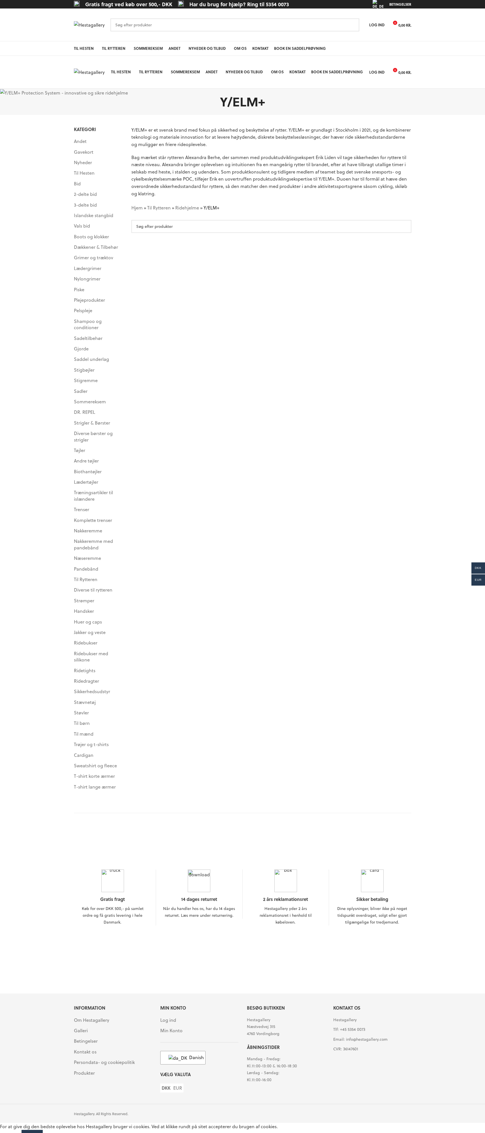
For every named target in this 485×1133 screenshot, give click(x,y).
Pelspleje (83, 310)
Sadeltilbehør (88, 338)
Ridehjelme (187, 207)
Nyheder (83, 162)
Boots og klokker (91, 236)
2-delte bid (85, 194)
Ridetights (84, 670)
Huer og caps (88, 621)
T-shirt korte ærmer (94, 776)
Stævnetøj (85, 702)
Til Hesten (84, 173)
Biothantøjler (88, 471)
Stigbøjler (84, 370)
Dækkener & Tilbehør (96, 247)
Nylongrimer (87, 278)
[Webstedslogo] (89, 24)
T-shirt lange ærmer (95, 786)
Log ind (168, 1020)
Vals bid (82, 225)
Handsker (84, 611)
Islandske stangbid (93, 215)
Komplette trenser (93, 520)
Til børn (82, 723)
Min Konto (171, 1030)
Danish (194, 1057)
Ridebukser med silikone (91, 656)
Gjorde (81, 348)
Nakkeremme (88, 530)
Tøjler (79, 450)
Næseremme (87, 558)
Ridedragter (86, 681)
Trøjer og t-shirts (91, 744)
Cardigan (83, 755)
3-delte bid (85, 205)
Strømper (84, 600)
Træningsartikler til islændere (93, 495)
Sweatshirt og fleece (95, 765)
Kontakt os (85, 1052)
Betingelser (86, 1041)
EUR (177, 1088)
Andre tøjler (86, 460)
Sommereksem (90, 401)
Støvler (81, 712)
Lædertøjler (86, 482)
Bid (77, 183)
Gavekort (83, 152)
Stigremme (86, 380)
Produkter (84, 1073)
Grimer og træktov (93, 257)
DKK (166, 1088)
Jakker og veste (90, 632)
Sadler (80, 391)
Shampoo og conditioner (88, 324)
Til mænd (83, 734)
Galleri (81, 1030)
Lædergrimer (87, 268)
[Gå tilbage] (213, 101)
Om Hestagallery (91, 1020)
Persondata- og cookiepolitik (104, 1062)
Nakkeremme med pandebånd (93, 544)
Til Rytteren (85, 579)
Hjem (137, 207)
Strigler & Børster (92, 422)
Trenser (81, 509)
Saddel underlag (91, 359)
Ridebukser (85, 642)
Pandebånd (86, 569)
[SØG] (352, 24)
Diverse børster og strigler (93, 436)
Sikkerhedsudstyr (92, 691)
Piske (79, 289)
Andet (80, 141)
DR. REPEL (84, 412)
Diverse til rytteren (93, 589)
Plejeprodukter (89, 300)
